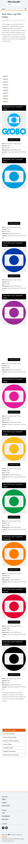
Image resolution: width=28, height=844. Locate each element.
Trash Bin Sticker (8, 748)
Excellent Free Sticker (9, 751)
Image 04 (5, 84)
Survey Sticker (7, 744)
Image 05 (5, 87)
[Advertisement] (14, 58)
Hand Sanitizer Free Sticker (11, 755)
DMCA (4, 799)
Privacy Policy (6, 805)
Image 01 (5, 76)
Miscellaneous (6, 816)
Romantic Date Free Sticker (11, 741)
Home (4, 20)
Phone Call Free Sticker (10, 737)
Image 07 (5, 93)
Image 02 (5, 79)
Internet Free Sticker (9, 734)
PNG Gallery (14, 2)
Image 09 (5, 98)
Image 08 (5, 96)
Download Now (14, 139)
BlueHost (4, 837)
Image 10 (5, 101)
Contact (4, 802)
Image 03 (5, 82)
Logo (7, 20)
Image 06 (5, 90)
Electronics (5, 819)
